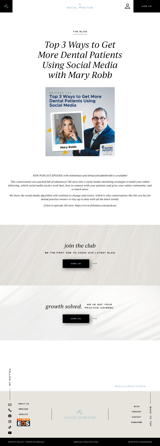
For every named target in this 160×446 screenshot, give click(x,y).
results (23, 414)
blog (136, 406)
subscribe (136, 422)
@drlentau (75, 175)
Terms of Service (35, 442)
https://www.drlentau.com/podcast (95, 205)
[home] (80, 6)
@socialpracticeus (130, 386)
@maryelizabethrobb (100, 175)
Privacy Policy (16, 442)
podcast (136, 411)
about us (23, 404)
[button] (6, 6)
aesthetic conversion (140, 442)
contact (136, 417)
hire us (147, 6)
